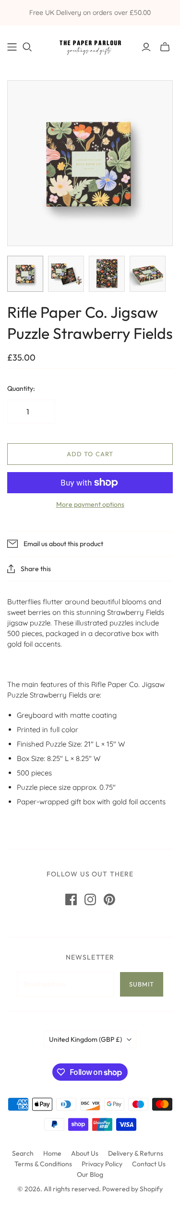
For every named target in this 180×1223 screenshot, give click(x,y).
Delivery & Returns (135, 1153)
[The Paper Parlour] (90, 45)
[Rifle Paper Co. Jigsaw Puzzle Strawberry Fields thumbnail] (25, 274)
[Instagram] (90, 899)
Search (23, 1153)
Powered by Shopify (132, 1189)
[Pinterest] (109, 899)
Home (52, 1153)
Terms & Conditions (43, 1164)
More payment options (90, 504)
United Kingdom (85, 1039)
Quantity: (21, 388)
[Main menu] (12, 47)
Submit (141, 984)
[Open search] (27, 47)
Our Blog (90, 1174)
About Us (84, 1153)
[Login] (146, 47)
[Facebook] (71, 899)
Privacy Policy (102, 1164)
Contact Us (149, 1164)
